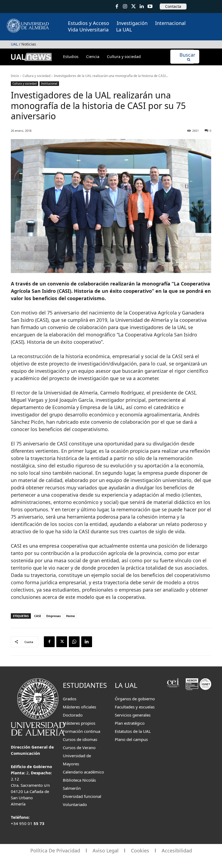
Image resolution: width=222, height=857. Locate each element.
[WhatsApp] (74, 641)
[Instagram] (125, 6)
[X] (61, 641)
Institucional (49, 83)
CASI (37, 616)
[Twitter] (133, 6)
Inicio (15, 75)
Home (70, 616)
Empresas (53, 616)
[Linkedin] (86, 641)
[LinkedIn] (142, 6)
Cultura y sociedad (36, 75)
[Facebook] (117, 6)
